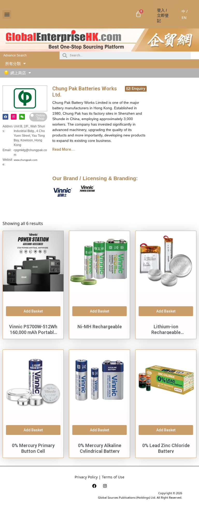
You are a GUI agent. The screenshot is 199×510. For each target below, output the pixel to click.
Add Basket (33, 311)
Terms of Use (113, 477)
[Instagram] (14, 117)
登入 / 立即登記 (163, 15)
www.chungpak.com (25, 159)
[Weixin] (22, 117)
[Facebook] (5, 117)
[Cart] (138, 14)
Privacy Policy (86, 477)
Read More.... (63, 149)
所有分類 (13, 63)
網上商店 (18, 73)
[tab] (99, 149)
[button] (7, 14)
